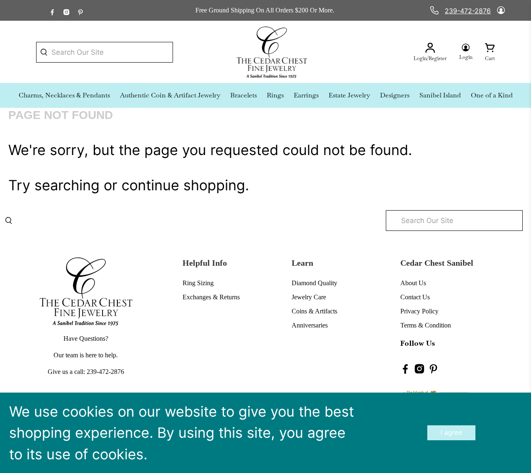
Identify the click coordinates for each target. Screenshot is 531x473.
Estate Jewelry (349, 95)
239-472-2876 (468, 11)
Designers (394, 95)
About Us (413, 282)
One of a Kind (492, 95)
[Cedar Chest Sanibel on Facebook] (52, 10)
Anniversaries (310, 325)
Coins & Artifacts (314, 311)
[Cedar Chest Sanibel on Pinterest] (80, 10)
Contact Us (415, 297)
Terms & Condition (425, 325)
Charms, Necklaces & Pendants (64, 95)
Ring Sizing (198, 282)
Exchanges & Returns (211, 297)
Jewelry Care (309, 297)
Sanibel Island (440, 95)
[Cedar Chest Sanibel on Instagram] (66, 10)
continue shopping (183, 185)
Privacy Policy (419, 311)
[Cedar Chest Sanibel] (271, 52)
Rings (275, 95)
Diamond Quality (314, 282)
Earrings (306, 95)
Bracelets (243, 95)
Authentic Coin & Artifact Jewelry (170, 95)
